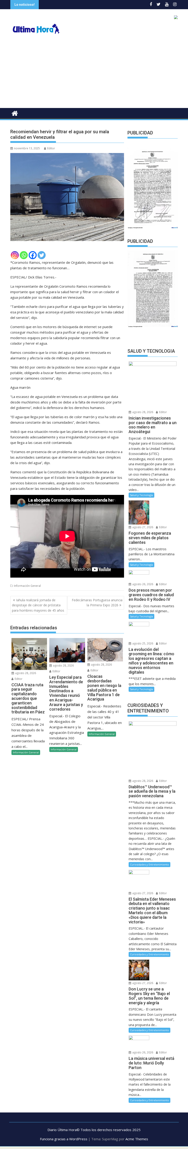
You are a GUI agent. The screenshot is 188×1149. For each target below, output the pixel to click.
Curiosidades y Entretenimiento (149, 864)
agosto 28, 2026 (25, 673)
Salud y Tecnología (141, 495)
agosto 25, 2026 (142, 643)
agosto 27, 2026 (142, 527)
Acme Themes (136, 1139)
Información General (27, 586)
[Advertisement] (94, 73)
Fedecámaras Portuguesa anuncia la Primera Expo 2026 (97, 602)
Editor (51, 148)
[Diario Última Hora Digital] (15, 113)
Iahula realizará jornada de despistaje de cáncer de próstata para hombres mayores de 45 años (38, 605)
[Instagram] (15, 255)
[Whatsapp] (24, 255)
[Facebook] (33, 255)
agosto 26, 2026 (142, 584)
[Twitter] (42, 255)
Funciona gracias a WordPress (63, 1139)
